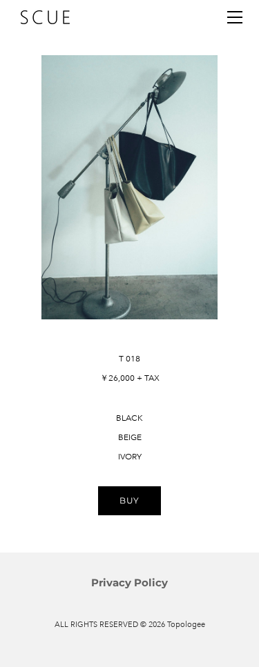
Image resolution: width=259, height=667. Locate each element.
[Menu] (235, 17)
